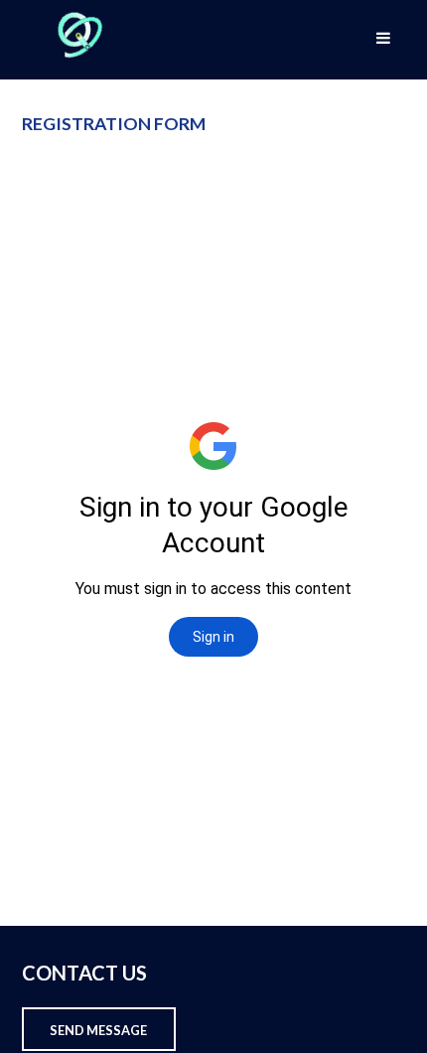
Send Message (98, 1030)
